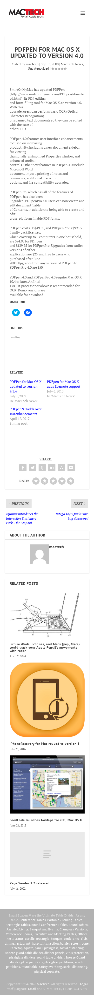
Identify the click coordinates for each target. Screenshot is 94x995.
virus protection (77, 953)
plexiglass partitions (58, 962)
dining (9, 943)
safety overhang (50, 967)
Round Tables (78, 925)
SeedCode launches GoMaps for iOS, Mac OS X (46, 820)
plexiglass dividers (22, 957)
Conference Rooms (19, 934)
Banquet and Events (44, 929)
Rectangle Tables (18, 925)
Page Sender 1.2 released (30, 883)
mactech (32, 64)
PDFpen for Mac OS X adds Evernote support (63, 384)
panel (39, 948)
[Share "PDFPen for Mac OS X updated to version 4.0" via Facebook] (23, 467)
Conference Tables (33, 920)
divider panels (54, 953)
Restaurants (15, 938)
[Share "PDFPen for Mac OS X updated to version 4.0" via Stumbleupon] (61, 467)
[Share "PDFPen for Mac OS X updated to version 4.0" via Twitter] (32, 467)
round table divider (50, 957)
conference (72, 938)
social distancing (72, 948)
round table (29, 967)
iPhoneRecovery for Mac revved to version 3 (45, 744)
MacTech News (72, 64)
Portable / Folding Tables (64, 920)
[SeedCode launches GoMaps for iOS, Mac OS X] (47, 784)
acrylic (29, 938)
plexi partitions (32, 962)
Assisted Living (17, 929)
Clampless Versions (73, 929)
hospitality (39, 943)
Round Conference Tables (49, 925)
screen (76, 943)
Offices (82, 934)
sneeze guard (14, 953)
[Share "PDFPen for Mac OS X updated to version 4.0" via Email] (71, 467)
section (53, 943)
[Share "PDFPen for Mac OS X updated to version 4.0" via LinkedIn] (52, 467)
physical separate (46, 971)
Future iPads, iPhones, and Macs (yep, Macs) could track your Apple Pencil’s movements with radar (45, 647)
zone (85, 943)
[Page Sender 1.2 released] (47, 854)
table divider (34, 953)
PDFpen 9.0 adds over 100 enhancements (25, 411)
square (28, 948)
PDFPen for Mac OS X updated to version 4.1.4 (25, 386)
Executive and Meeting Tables (55, 934)
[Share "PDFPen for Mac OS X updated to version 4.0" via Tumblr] (42, 467)
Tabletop (16, 948)
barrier (65, 943)
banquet (56, 938)
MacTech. (43, 984)
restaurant (22, 943)
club (84, 938)
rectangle (42, 938)
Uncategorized (38, 68)
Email (32, 989)
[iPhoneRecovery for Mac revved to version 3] (47, 700)
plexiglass (51, 948)
